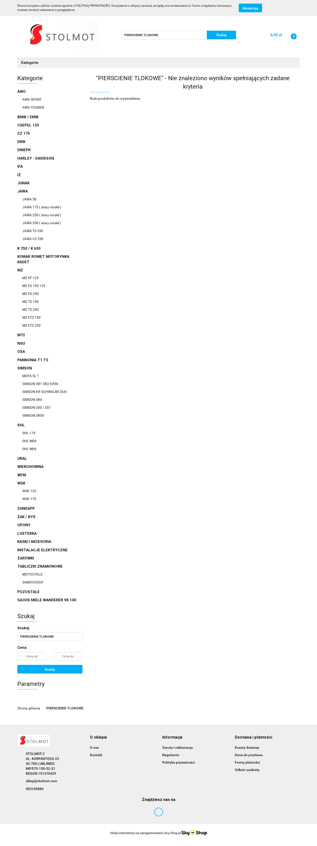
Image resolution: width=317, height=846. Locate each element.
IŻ (19, 175)
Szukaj (50, 669)
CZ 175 (23, 133)
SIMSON (25, 368)
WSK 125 (29, 491)
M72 (21, 335)
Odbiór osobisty (247, 770)
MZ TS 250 (30, 310)
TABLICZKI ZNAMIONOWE (40, 566)
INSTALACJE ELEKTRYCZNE (42, 550)
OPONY (23, 525)
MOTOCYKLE (32, 574)
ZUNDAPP (26, 508)
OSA (21, 351)
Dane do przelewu (249, 755)
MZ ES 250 (30, 294)
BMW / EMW (27, 117)
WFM (21, 475)
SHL (21, 425)
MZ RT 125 (30, 278)
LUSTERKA (27, 533)
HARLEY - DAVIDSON (35, 158)
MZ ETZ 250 (31, 325)
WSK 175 (29, 499)
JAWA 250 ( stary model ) (41, 215)
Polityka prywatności (178, 762)
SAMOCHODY (32, 582)
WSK (21, 483)
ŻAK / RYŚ (26, 517)
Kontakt (96, 755)
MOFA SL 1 (30, 376)
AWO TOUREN (33, 107)
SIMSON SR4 (32, 400)
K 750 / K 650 (29, 248)
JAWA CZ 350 (32, 239)
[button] (98, 737)
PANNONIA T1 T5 (32, 360)
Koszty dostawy (247, 747)
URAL (22, 458)
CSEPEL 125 (28, 125)
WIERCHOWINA (30, 466)
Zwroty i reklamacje (177, 747)
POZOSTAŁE (28, 592)
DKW (21, 142)
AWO (22, 91)
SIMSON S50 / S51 (36, 408)
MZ (20, 270)
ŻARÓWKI (25, 558)
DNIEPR (24, 150)
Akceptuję (250, 8)
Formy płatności (247, 762)
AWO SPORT (31, 99)
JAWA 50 (29, 199)
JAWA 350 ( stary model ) (41, 223)
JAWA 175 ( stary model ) (41, 207)
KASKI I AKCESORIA (34, 541)
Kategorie (30, 62)
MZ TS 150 (30, 302)
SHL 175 (28, 433)
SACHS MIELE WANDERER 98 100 (46, 600)
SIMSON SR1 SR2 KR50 (40, 384)
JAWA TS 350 (32, 231)
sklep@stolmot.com (41, 781)
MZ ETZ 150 (31, 317)
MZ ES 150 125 (33, 286)
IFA (20, 166)
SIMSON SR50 (33, 415)
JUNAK (23, 183)
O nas (94, 747)
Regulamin (170, 755)
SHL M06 (29, 449)
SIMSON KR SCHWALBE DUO (44, 392)
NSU (21, 343)
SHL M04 (29, 441)
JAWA (23, 191)
